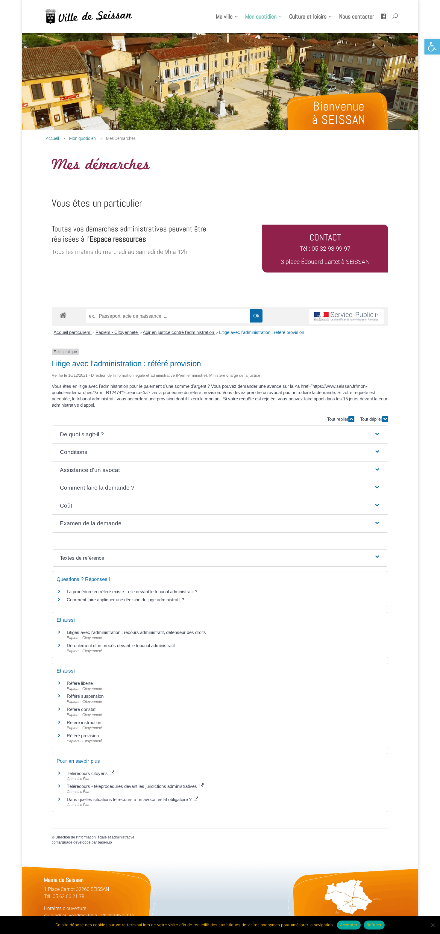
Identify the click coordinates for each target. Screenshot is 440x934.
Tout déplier (371, 419)
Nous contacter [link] (356, 17)
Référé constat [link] (81, 709)
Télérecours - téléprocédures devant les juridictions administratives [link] (132, 786)
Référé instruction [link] (84, 722)
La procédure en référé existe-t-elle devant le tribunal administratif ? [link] (132, 591)
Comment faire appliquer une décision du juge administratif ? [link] (125, 599)
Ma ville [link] (224, 17)
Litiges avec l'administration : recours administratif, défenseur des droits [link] (136, 632)
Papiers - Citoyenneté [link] (117, 332)
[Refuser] (433, 925)
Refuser (374, 924)
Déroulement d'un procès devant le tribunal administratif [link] (121, 645)
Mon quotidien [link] (261, 17)
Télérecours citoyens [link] (88, 773)
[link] (432, 47)
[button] (220, 434)
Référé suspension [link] (85, 696)
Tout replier (337, 419)
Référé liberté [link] (80, 683)
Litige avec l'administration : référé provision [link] (261, 332)
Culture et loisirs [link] (308, 17)
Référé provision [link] (83, 735)
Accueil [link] (52, 138)
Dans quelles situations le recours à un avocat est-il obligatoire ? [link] (130, 799)
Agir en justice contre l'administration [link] (179, 332)
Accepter (349, 924)
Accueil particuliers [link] (73, 332)
